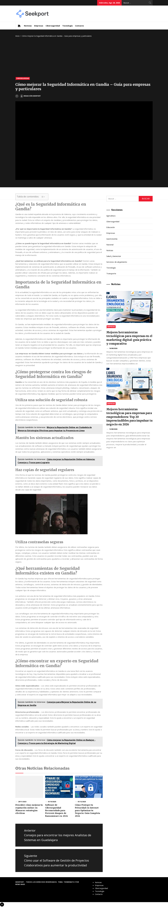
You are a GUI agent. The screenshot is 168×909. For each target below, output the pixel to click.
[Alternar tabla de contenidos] (43, 197)
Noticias (28, 25)
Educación (110, 227)
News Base (20, 884)
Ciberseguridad (53, 25)
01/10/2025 (52, 802)
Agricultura (110, 215)
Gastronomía (111, 239)
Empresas (38, 25)
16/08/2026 (113, 348)
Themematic (69, 882)
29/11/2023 (22, 802)
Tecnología (67, 25)
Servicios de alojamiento (116, 262)
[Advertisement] (84, 57)
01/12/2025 (82, 802)
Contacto (79, 25)
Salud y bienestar (113, 256)
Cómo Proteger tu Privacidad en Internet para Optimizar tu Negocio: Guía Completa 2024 (87, 810)
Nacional (109, 244)
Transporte (111, 273)
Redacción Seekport (32, 96)
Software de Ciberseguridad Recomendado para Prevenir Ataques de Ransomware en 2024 (56, 810)
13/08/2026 (113, 429)
